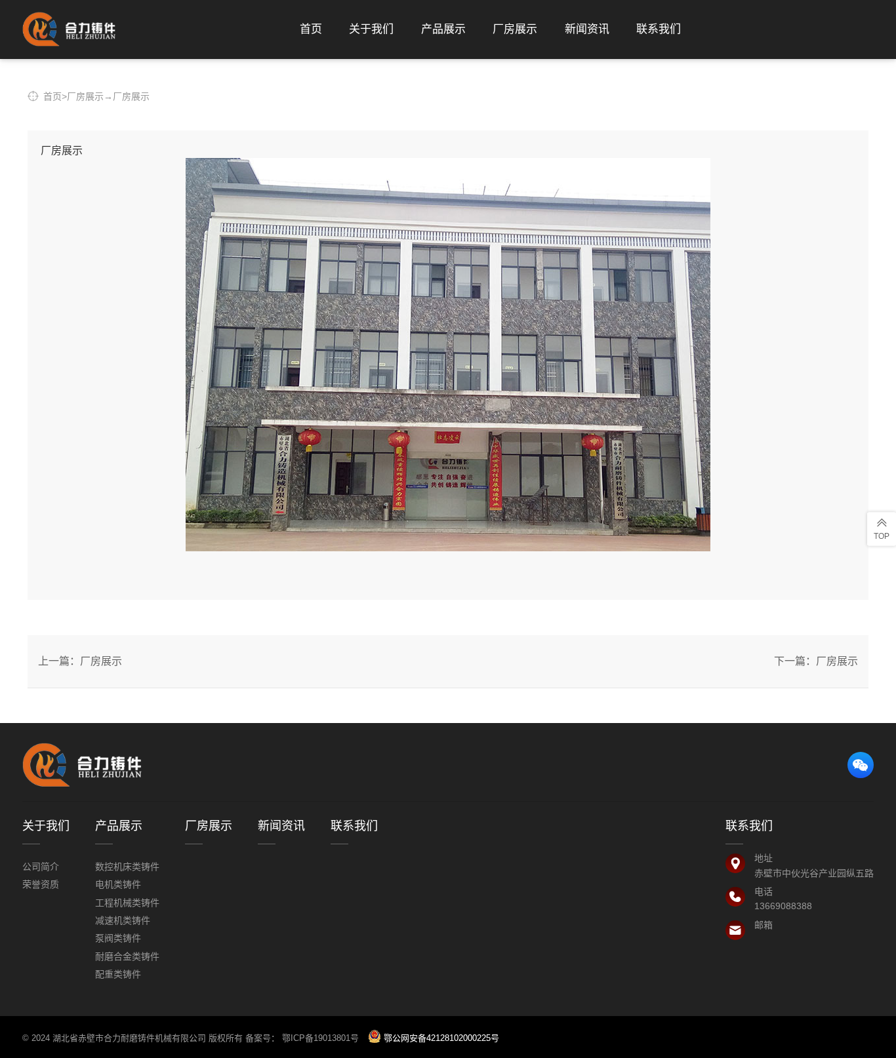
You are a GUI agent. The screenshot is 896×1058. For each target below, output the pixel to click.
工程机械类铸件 (127, 902)
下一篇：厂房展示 (816, 661)
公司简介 (40, 866)
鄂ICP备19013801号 (321, 1038)
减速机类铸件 (122, 920)
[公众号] (860, 765)
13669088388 (783, 906)
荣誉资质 (40, 884)
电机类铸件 (118, 884)
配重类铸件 (118, 974)
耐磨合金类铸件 (127, 956)
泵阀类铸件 (118, 938)
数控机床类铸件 (127, 866)
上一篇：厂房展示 (80, 661)
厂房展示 (85, 96)
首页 (52, 96)
